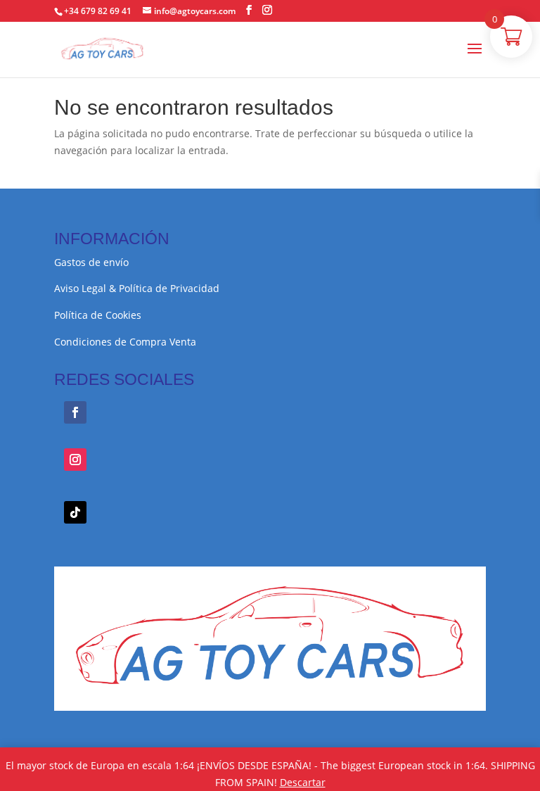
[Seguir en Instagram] (75, 459)
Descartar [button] (303, 782)
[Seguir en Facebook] (75, 412)
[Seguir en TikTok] (75, 512)
